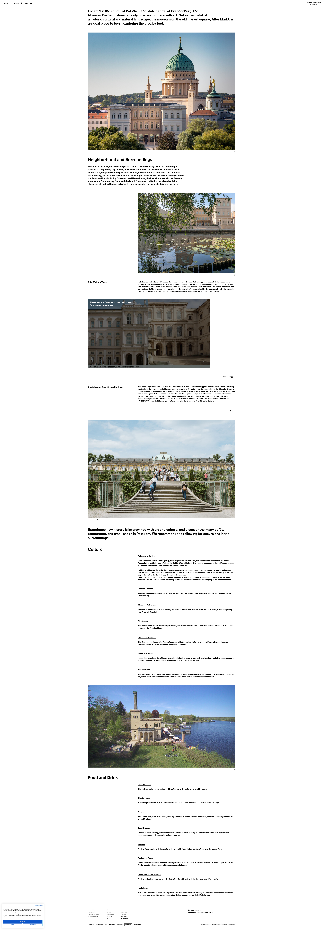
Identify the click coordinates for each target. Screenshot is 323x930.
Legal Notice (91, 924)
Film (140, 621)
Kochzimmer (143, 888)
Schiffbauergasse (145, 653)
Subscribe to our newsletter (199, 912)
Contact (109, 910)
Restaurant (143, 858)
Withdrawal (128, 924)
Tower (147, 670)
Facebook (124, 912)
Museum (149, 589)
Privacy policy (38, 905)
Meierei (141, 812)
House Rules (112, 924)
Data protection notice (101, 305)
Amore (147, 828)
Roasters (157, 874)
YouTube (123, 914)
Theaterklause (144, 798)
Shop (108, 918)
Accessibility (120, 924)
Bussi (140, 828)
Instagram (124, 910)
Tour (230, 411)
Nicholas (152, 605)
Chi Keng (141, 844)
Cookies (109, 302)
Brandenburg (143, 637)
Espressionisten (144, 784)
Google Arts (124, 918)
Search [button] (25, 3)
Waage (150, 858)
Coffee (151, 874)
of (145, 605)
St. (148, 605)
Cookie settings (137, 924)
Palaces (141, 556)
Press (109, 912)
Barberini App (228, 377)
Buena (141, 874)
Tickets (16, 3)
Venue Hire (110, 914)
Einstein (141, 670)
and (146, 556)
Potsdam (142, 589)
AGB (106, 924)
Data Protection (99, 924)
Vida (146, 874)
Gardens (151, 556)
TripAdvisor (124, 916)
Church (141, 605)
